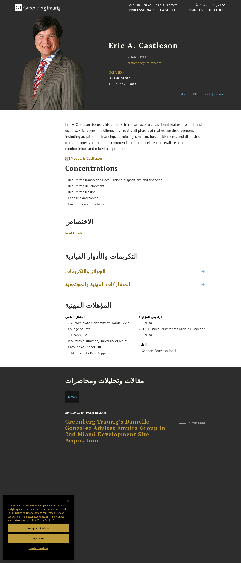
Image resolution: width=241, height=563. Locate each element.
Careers (172, 4)
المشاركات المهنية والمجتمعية (97, 284)
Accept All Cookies (38, 528)
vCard (184, 94)
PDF (196, 94)
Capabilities (171, 10)
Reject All (38, 538)
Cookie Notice (15, 513)
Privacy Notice (54, 509)
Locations (216, 10)
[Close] (68, 501)
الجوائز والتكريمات (85, 271)
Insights (195, 10)
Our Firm (135, 4)
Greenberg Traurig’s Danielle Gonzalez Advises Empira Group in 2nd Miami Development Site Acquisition (115, 431)
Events (159, 4)
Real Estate (74, 233)
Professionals (142, 10)
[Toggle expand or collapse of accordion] (203, 271)
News (148, 4)
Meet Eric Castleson (86, 158)
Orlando (116, 72)
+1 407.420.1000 (124, 78)
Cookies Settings (38, 548)
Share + (220, 94)
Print (207, 94)
